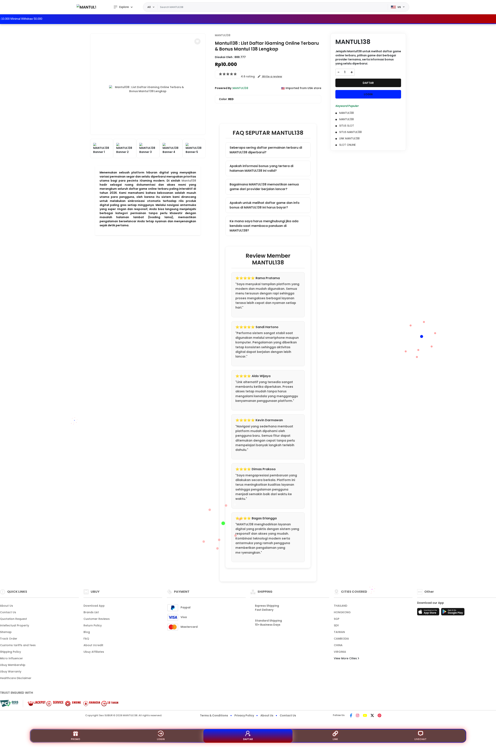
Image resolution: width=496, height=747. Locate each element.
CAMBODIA (341, 639)
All (149, 7)
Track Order (8, 639)
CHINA (338, 645)
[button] (197, 41)
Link (335, 739)
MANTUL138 (222, 35)
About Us (6, 606)
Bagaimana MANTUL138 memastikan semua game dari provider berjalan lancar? (264, 186)
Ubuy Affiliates (94, 652)
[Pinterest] (379, 716)
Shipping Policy (10, 652)
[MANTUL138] (86, 7)
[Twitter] (372, 716)
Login (161, 739)
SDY (336, 625)
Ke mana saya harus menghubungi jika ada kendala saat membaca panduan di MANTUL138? (264, 226)
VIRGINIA (340, 652)
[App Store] (428, 613)
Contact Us (8, 612)
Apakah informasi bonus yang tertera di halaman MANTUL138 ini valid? (261, 168)
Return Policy (93, 625)
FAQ (86, 639)
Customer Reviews (97, 619)
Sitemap (6, 632)
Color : (226, 99)
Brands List (91, 612)
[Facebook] (351, 716)
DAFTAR (368, 83)
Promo (75, 739)
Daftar (248, 739)
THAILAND (340, 606)
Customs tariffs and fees (18, 645)
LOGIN (368, 94)
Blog (87, 632)
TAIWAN (339, 632)
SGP (336, 619)
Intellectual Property (14, 625)
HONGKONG (342, 612)
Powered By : (224, 88)
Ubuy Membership (12, 665)
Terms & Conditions (214, 715)
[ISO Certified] (71, 703)
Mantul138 (189, 181)
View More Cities (346, 658)
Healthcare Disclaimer (15, 678)
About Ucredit (93, 645)
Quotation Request (13, 619)
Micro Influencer (11, 658)
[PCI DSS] (9, 703)
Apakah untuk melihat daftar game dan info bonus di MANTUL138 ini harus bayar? (265, 205)
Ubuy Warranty (10, 671)
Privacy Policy (244, 715)
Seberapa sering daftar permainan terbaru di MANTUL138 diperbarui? (266, 149)
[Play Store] (452, 613)
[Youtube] (365, 716)
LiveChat (420, 739)
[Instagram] (357, 716)
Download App (94, 606)
